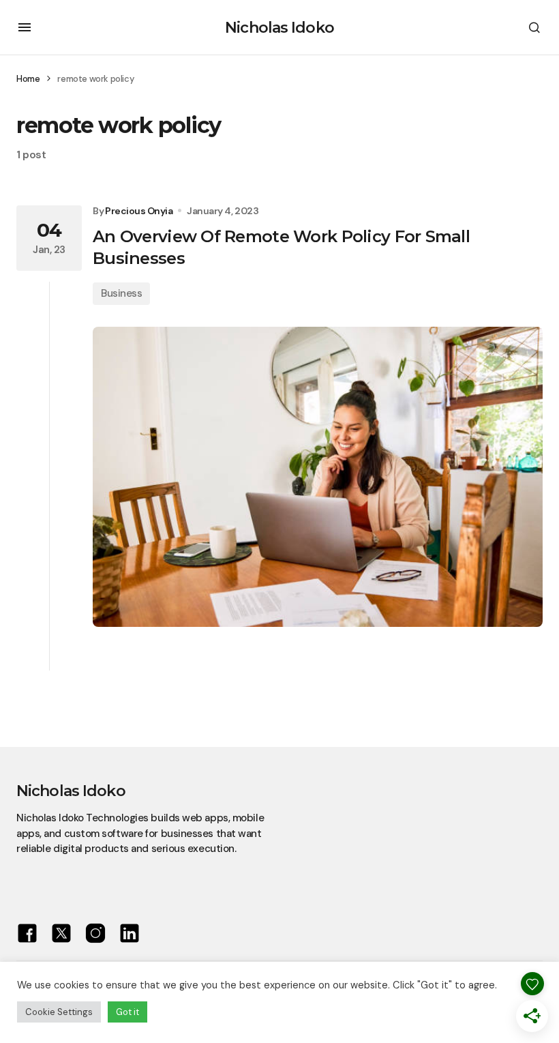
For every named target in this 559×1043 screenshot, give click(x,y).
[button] (24, 27)
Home (28, 79)
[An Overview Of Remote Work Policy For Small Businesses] (318, 477)
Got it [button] (127, 1012)
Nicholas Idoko (279, 27)
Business (121, 293)
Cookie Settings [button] (59, 1012)
